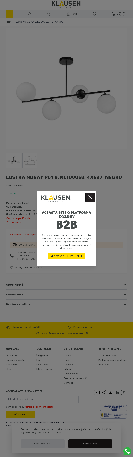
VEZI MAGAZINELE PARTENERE (67, 256)
